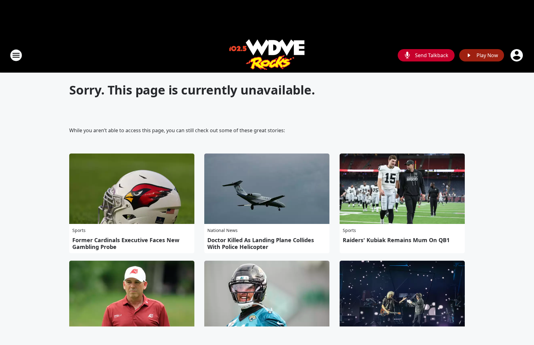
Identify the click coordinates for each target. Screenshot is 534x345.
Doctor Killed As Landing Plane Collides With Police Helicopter (260, 243)
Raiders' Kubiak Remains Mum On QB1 (396, 240)
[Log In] (517, 55)
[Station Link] (267, 55)
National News (222, 230)
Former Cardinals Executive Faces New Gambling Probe (125, 243)
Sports (79, 230)
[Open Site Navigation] (16, 55)
